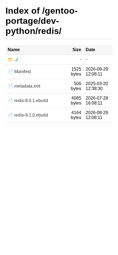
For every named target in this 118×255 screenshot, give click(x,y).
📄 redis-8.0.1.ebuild (28, 100)
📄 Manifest (19, 71)
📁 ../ (13, 59)
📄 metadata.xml (24, 86)
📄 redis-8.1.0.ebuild (28, 115)
